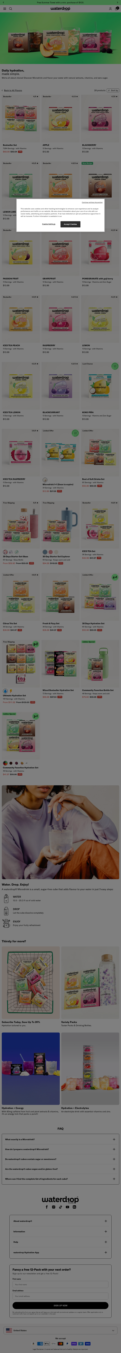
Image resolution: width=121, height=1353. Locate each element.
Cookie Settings (48, 224)
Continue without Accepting (92, 202)
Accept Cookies (70, 224)
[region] (60, 215)
